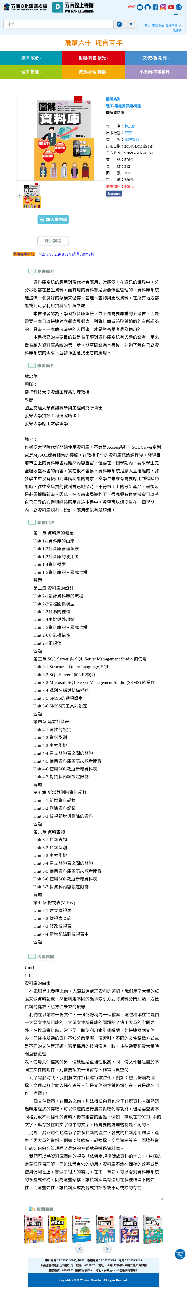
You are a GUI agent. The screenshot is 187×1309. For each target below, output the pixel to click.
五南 (128, 133)
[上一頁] (19, 196)
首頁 (148, 25)
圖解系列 (113, 99)
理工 (109, 106)
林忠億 (130, 126)
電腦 (137, 106)
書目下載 (158, 25)
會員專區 (171, 25)
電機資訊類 (123, 106)
